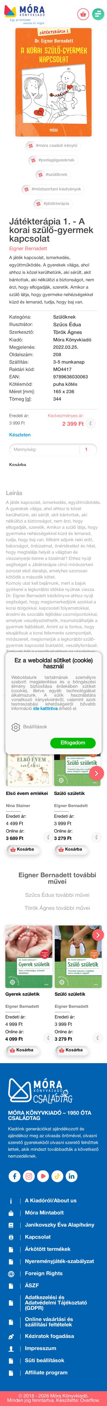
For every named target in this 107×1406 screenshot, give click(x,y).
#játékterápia (56, 204)
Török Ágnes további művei (57, 908)
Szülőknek (64, 317)
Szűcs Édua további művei (57, 895)
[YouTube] (43, 1176)
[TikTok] (57, 1176)
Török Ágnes (67, 332)
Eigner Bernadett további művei (57, 878)
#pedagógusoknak (57, 160)
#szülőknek (56, 175)
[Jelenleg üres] (83, 14)
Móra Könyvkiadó (72, 340)
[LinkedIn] (72, 1176)
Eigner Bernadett (28, 249)
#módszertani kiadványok (56, 189)
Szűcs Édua (67, 325)
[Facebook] (15, 1176)
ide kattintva (45, 709)
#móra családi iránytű (56, 146)
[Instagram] (29, 1176)
